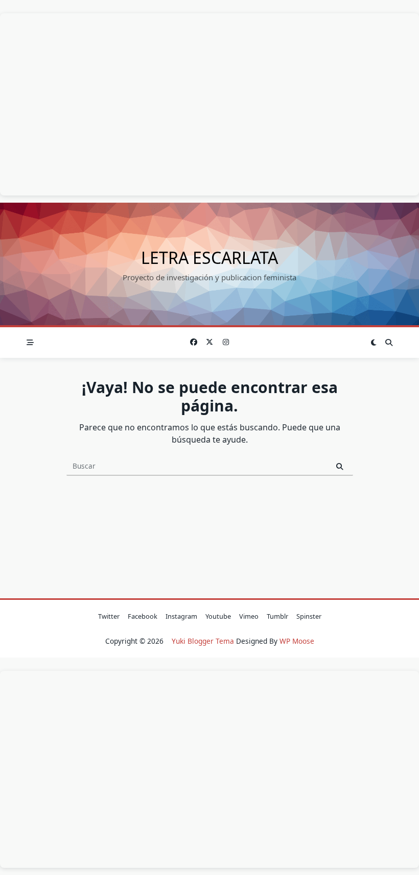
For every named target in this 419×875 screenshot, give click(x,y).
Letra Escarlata (209, 258)
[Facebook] (193, 342)
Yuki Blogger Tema (203, 641)
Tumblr (277, 616)
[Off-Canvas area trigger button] (30, 342)
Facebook (142, 616)
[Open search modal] (389, 342)
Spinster (308, 616)
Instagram (181, 616)
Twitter (109, 616)
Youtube (218, 616)
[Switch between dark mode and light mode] (374, 342)
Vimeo (249, 616)
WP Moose (297, 641)
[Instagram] (225, 342)
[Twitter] (209, 342)
